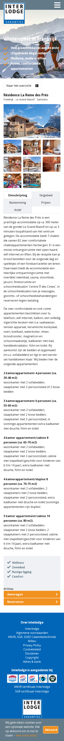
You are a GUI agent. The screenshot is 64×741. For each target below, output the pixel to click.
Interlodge (32, 629)
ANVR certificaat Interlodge (32, 687)
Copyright (32, 657)
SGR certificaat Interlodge (32, 691)
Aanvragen (15, 594)
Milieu (32, 641)
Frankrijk (8, 99)
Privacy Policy (32, 645)
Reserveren (15, 602)
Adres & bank (32, 662)
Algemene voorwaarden (32, 633)
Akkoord (51, 730)
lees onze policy (26, 735)
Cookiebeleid (32, 649)
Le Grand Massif (25, 99)
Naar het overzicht (18, 86)
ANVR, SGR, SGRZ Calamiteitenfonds (32, 637)
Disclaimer (32, 653)
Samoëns (42, 99)
